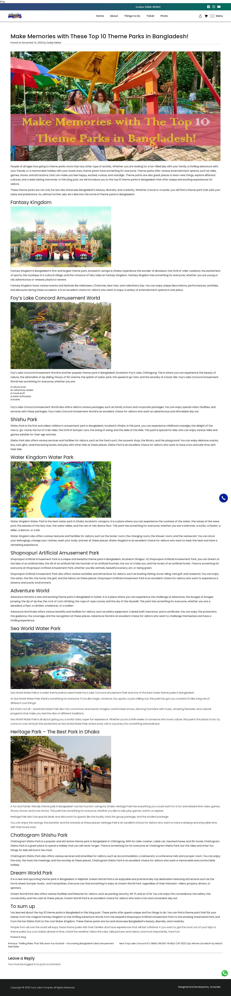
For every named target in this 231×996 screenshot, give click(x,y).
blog (23, 937)
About (114, 16)
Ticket (150, 16)
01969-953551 (152, 7)
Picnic (164, 16)
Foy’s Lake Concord (191, 377)
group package (126, 817)
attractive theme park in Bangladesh (84, 841)
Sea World (20, 698)
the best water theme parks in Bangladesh (168, 693)
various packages (93, 407)
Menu (219, 16)
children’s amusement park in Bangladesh (77, 426)
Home (100, 16)
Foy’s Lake (135, 373)
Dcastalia (215, 986)
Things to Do (132, 16)
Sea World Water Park (24, 719)
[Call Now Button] (223, 498)
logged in (30, 964)
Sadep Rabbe (54, 42)
